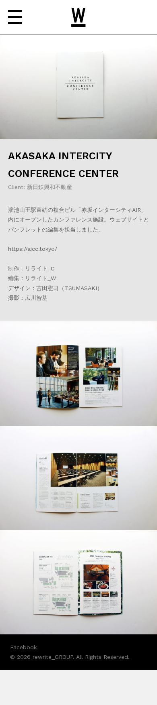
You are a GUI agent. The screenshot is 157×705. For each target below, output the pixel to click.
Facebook (23, 647)
